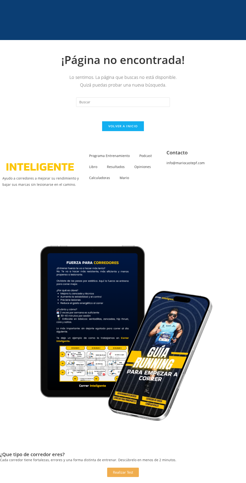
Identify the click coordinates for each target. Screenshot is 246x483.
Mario (124, 177)
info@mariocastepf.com (185, 163)
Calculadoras (99, 177)
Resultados (116, 166)
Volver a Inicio (123, 126)
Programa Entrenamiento (109, 155)
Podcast (145, 155)
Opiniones (142, 166)
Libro (93, 166)
